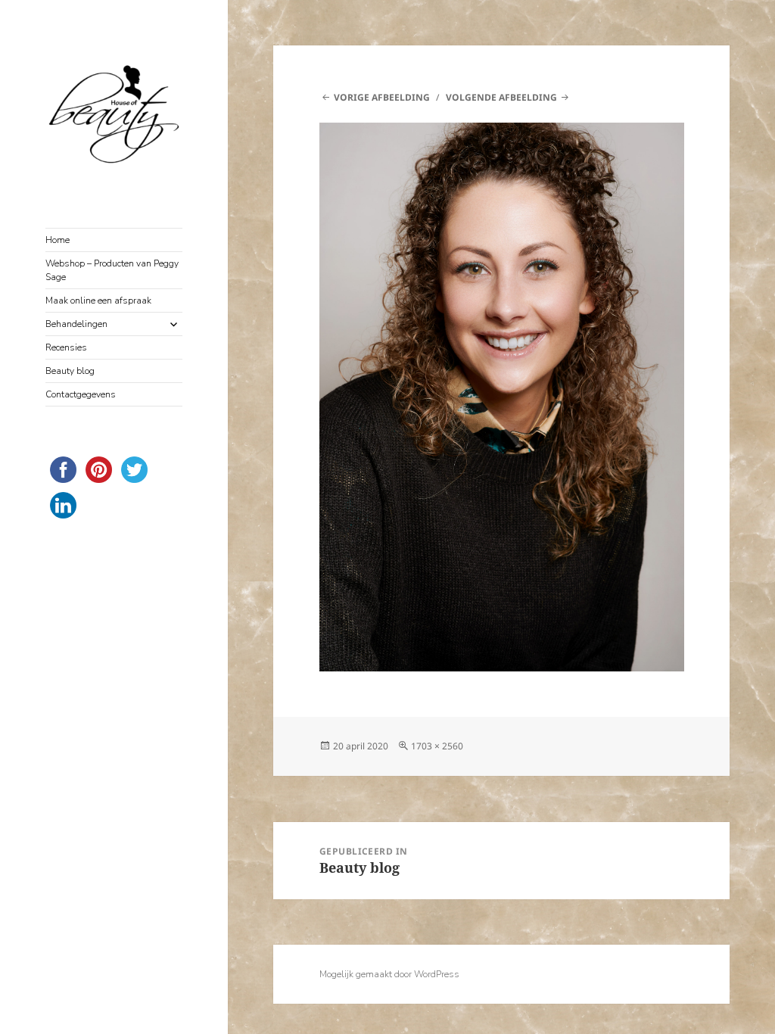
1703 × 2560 (437, 746)
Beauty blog (70, 371)
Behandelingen (76, 324)
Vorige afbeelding (382, 97)
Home (57, 240)
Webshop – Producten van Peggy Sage (112, 270)
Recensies (66, 347)
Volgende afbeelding (501, 97)
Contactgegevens (80, 394)
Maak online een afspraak (98, 300)
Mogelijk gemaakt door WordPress (389, 974)
